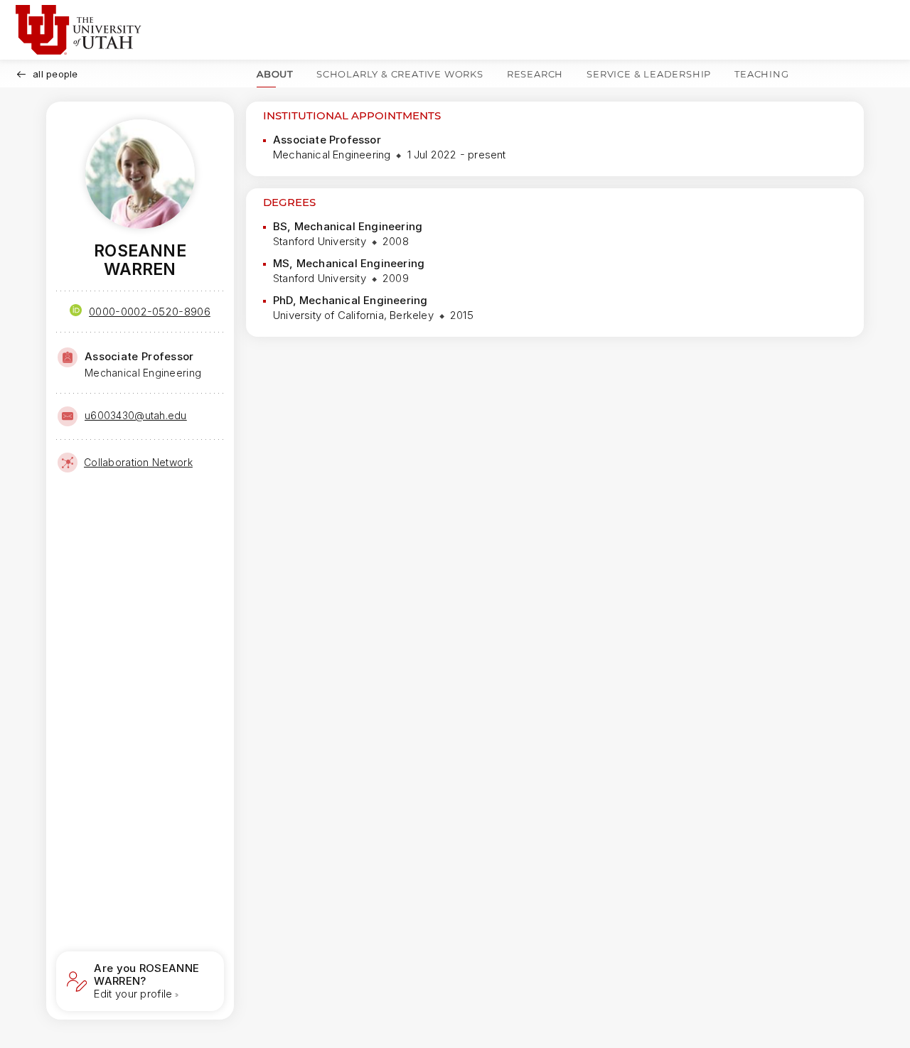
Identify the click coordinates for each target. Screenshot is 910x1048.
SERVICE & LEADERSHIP (649, 74)
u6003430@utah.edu (136, 415)
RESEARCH (535, 74)
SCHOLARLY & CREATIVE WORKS (399, 74)
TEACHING (761, 74)
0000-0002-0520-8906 (149, 311)
